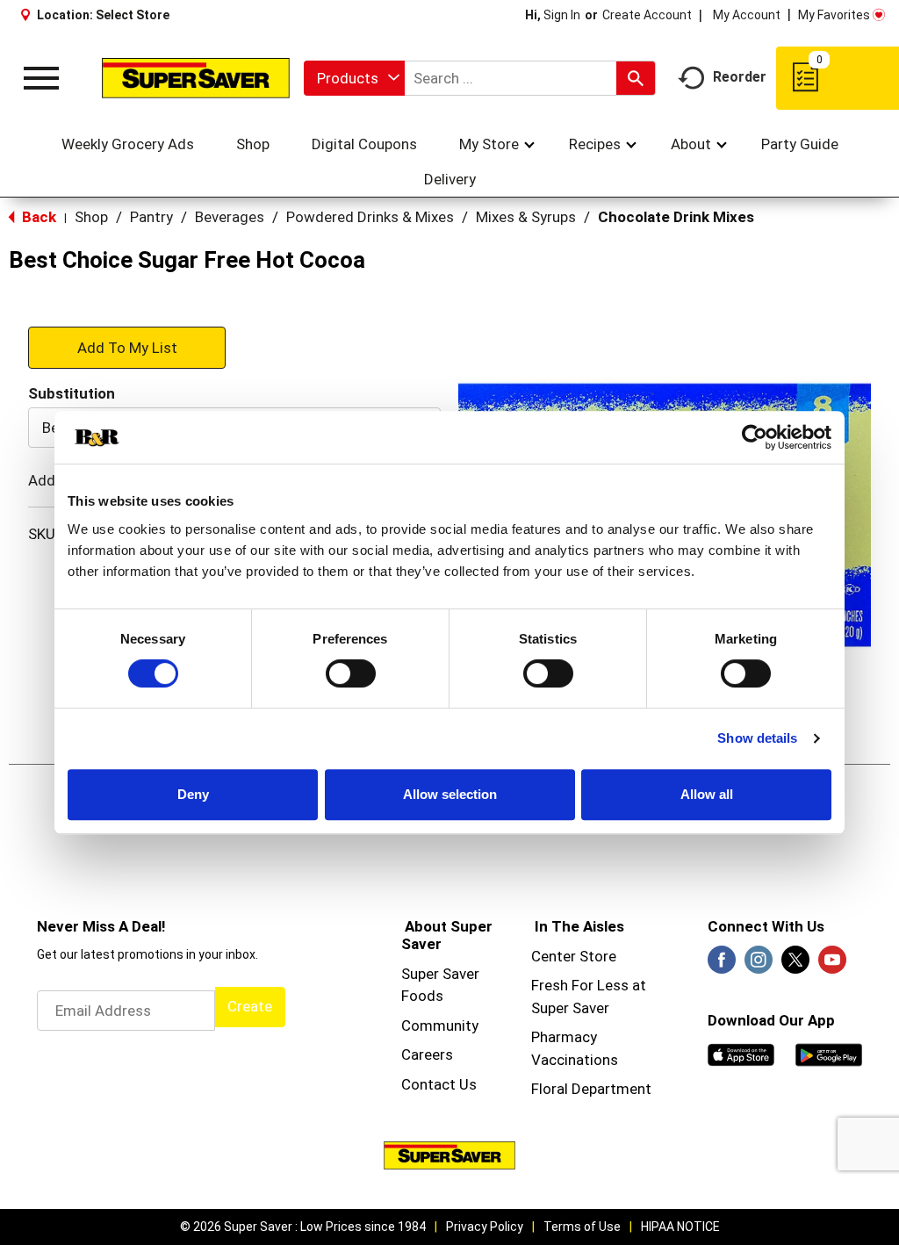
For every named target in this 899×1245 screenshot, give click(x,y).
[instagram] (758, 965)
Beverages (229, 217)
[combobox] (354, 78)
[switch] (351, 673)
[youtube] (832, 965)
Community (439, 1025)
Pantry (151, 217)
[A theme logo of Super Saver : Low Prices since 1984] (196, 77)
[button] (127, 347)
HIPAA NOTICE (680, 1227)
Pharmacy (564, 1037)
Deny (193, 794)
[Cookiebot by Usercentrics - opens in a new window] (754, 437)
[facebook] (722, 965)
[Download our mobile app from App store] (741, 1053)
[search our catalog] (635, 78)
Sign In (561, 15)
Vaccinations (574, 1060)
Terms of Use (582, 1227)
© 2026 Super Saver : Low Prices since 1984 (303, 1227)
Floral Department (591, 1088)
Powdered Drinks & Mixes (370, 217)
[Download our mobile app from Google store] (828, 1053)
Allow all (706, 794)
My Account (746, 15)
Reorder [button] (739, 76)
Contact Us (439, 1084)
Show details (757, 737)
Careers (427, 1054)
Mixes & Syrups (526, 217)
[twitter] (795, 965)
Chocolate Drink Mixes (676, 217)
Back (37, 217)
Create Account (647, 15)
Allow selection (450, 794)
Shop (91, 217)
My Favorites (834, 15)
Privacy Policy (484, 1227)
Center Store (573, 956)
